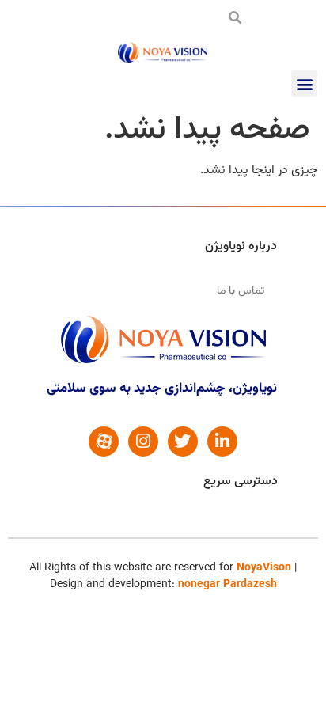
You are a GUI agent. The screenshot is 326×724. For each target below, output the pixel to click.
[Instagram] (143, 441)
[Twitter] (183, 441)
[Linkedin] (222, 441)
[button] (304, 83)
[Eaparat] (104, 441)
